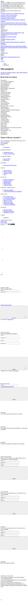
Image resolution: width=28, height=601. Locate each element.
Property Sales (14, 23)
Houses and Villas (10, 18)
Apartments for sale (8, 152)
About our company (5, 13)
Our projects (6, 147)
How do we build (8, 171)
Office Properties (15, 19)
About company (7, 170)
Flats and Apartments (6, 19)
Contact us (6, 217)
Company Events (8, 173)
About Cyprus (20, 13)
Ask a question (4, 143)
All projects (3, 72)
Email (2, 290)
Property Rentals (22, 23)
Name (2, 335)
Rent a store (6, 160)
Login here (15, 370)
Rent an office (7, 158)
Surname (3, 337)
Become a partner (8, 209)
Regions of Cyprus (8, 202)
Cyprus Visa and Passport (10, 198)
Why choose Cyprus (8, 196)
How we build (13, 13)
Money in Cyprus (8, 200)
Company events (5, 15)
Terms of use (4, 221)
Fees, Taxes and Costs (9, 199)
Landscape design (12, 24)
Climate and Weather (8, 203)
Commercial (9, 16)
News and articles (13, 15)
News (5, 174)
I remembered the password (7, 386)
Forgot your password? (6, 305)
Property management (6, 23)
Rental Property (7, 182)
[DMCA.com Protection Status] (10, 224)
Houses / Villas (15, 72)
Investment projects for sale (10, 165)
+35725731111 (4, 30)
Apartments (3, 18)
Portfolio (14, 16)
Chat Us (2, 61)
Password (3, 292)
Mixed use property (5, 73)
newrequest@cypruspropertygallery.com (10, 57)
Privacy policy (4, 222)
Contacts (3, 9)
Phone (2, 464)
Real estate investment (22, 24)
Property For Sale (8, 181)
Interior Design (4, 24)
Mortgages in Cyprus (9, 212)
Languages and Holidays (9, 204)
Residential (3, 16)
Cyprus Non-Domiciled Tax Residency (13, 191)
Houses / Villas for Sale (9, 153)
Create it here (10, 319)
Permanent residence (8, 190)
